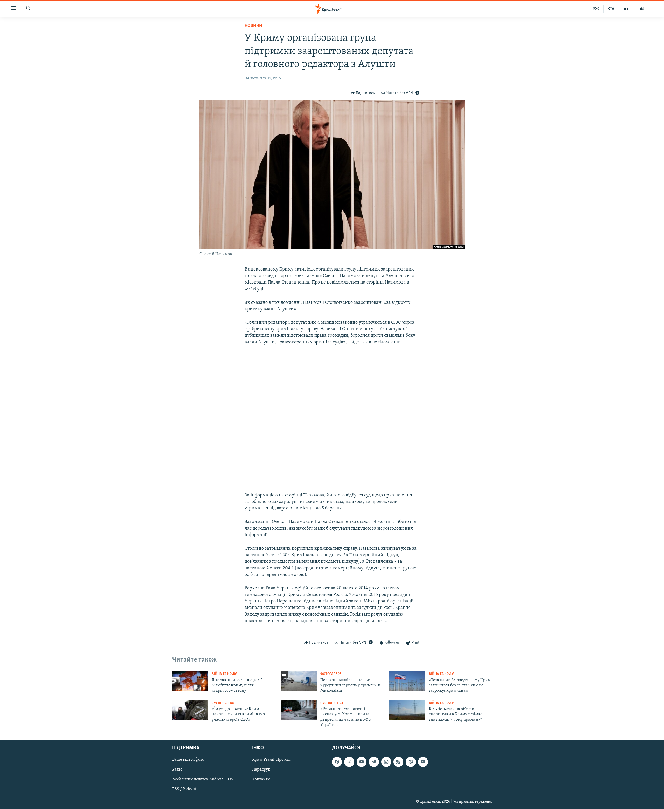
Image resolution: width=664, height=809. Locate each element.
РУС (596, 9)
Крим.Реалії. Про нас (271, 760)
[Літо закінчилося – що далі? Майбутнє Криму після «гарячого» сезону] (190, 681)
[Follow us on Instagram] (386, 762)
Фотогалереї (331, 674)
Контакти (261, 779)
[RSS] (398, 762)
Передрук (261, 769)
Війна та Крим (224, 674)
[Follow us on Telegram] (374, 762)
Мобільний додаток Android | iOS (202, 779)
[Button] (363, 93)
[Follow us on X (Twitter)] (349, 762)
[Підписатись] (423, 762)
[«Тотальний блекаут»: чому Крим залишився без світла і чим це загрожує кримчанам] (407, 681)
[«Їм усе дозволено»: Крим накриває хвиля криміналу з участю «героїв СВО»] (190, 710)
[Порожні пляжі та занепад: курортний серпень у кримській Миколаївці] (299, 681)
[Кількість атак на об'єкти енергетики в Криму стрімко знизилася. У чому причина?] (407, 710)
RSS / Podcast (184, 789)
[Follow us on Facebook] (337, 762)
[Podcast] (411, 762)
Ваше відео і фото (188, 760)
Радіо (177, 769)
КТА (610, 9)
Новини (253, 26)
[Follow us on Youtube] (361, 762)
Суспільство (223, 703)
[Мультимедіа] (626, 8)
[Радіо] (641, 8)
